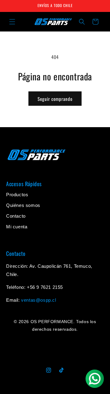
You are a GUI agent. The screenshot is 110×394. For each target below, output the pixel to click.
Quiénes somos (23, 205)
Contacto (16, 216)
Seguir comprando (55, 98)
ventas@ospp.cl (38, 300)
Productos (17, 194)
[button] (12, 21)
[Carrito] (95, 21)
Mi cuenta (16, 226)
